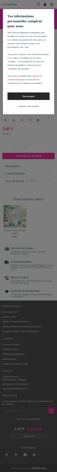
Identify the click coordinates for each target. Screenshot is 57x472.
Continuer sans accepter (28, 106)
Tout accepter (28, 96)
